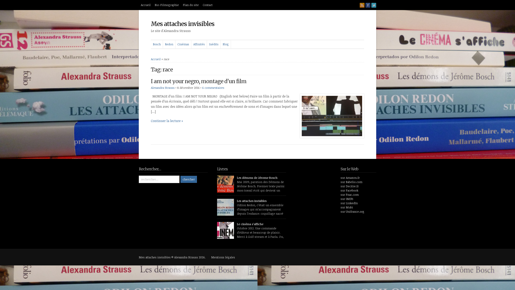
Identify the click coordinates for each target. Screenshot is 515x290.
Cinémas (183, 44)
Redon (169, 44)
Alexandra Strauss (163, 88)
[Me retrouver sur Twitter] (373, 5)
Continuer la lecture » (167, 121)
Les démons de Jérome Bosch (257, 178)
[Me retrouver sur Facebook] (368, 5)
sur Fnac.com (350, 195)
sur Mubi (347, 207)
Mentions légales (223, 257)
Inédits (213, 44)
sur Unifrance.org (352, 211)
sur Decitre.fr (350, 186)
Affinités (199, 44)
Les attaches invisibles (252, 201)
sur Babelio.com (351, 182)
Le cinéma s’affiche (250, 224)
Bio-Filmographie (167, 5)
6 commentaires (213, 88)
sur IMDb (347, 199)
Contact (208, 5)
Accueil (146, 5)
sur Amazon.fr (350, 178)
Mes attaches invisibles (182, 24)
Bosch (157, 44)
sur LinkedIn (349, 203)
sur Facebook (349, 190)
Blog (226, 44)
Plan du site (191, 5)
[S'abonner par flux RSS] (362, 5)
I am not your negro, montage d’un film (198, 81)
